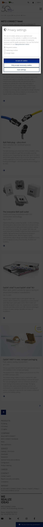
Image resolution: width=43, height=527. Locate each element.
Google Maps (10, 53)
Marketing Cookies (12, 50)
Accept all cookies (21, 61)
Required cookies (11, 47)
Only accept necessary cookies (21, 65)
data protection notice (22, 44)
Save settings (21, 70)
